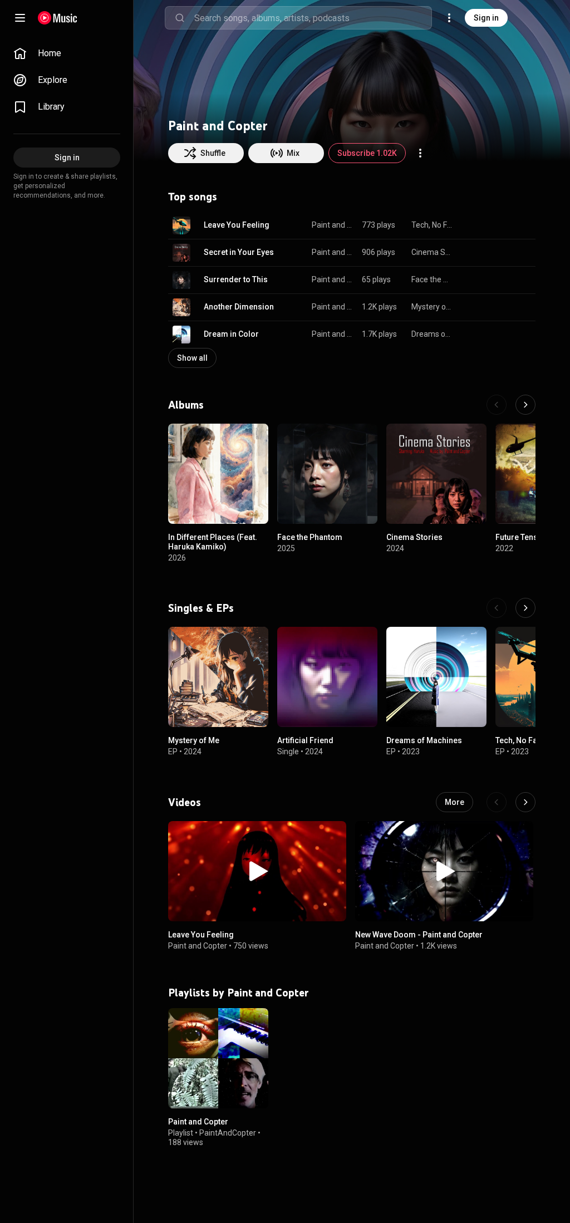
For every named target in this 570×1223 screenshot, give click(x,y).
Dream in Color (231, 334)
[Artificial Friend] (327, 677)
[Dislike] (492, 225)
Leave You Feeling (236, 224)
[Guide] (20, 17)
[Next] (525, 405)
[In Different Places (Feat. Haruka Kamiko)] (218, 474)
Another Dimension (239, 306)
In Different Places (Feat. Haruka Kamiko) (212, 542)
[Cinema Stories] (436, 474)
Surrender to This (236, 279)
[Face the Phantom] (327, 474)
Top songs (192, 196)
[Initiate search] (180, 18)
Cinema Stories (432, 252)
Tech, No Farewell (432, 224)
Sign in (486, 17)
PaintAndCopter (227, 1132)
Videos (184, 802)
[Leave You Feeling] (257, 871)
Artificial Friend (305, 740)
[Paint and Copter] (218, 1058)
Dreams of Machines (432, 334)
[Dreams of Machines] (436, 677)
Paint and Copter (332, 224)
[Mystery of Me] (218, 677)
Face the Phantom (432, 279)
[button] (181, 225)
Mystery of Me (432, 306)
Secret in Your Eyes (239, 252)
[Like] (471, 225)
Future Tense (518, 537)
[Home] (57, 17)
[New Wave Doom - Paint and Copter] (444, 871)
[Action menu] (420, 153)
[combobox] (312, 18)
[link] (66, 53)
